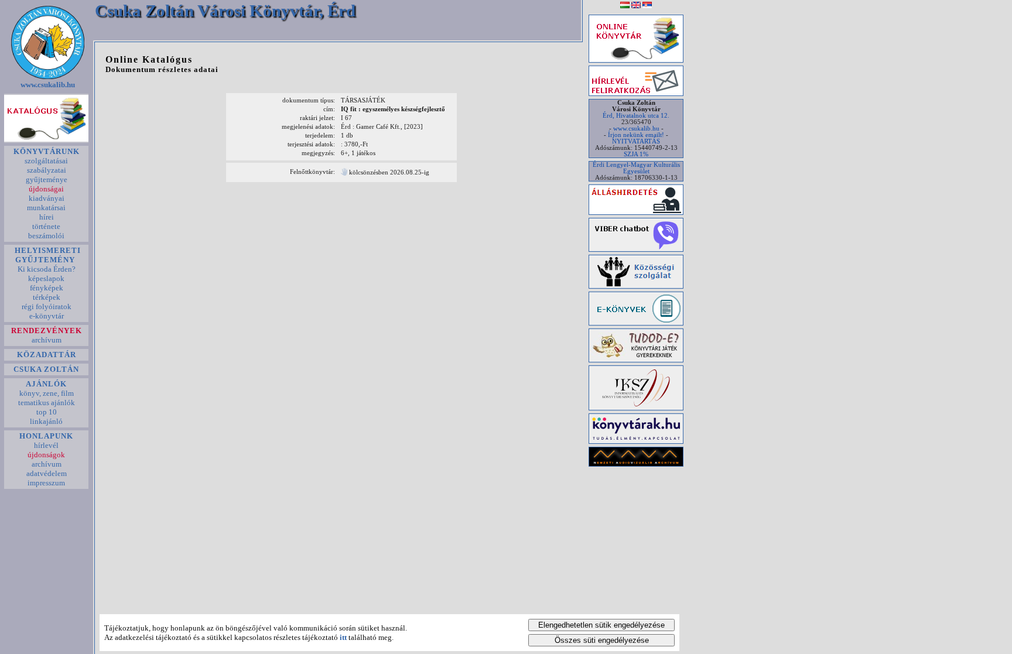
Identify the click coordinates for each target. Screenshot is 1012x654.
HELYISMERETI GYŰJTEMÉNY (46, 255)
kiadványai (46, 198)
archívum (46, 339)
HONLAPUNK (46, 436)
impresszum (46, 482)
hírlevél (46, 445)
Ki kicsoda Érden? (46, 269)
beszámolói (46, 235)
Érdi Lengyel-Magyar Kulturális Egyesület (636, 168)
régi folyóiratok (46, 306)
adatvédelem (47, 473)
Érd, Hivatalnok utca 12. (636, 115)
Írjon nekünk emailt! (636, 135)
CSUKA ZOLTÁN (46, 369)
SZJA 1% (636, 154)
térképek (46, 297)
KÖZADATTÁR (46, 354)
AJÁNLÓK (46, 383)
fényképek (46, 287)
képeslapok (46, 278)
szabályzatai (46, 170)
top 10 (47, 412)
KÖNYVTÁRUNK (46, 151)
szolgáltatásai (46, 160)
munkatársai (46, 207)
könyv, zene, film (47, 393)
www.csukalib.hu (48, 84)
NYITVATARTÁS (636, 141)
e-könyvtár (47, 315)
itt (343, 637)
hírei (46, 217)
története (46, 226)
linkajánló (46, 421)
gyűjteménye (46, 179)
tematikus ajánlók (46, 402)
